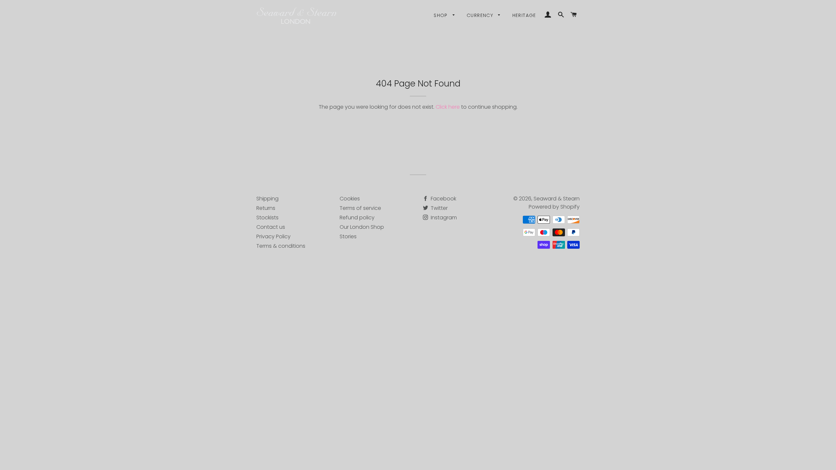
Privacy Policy (273, 236)
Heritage (524, 15)
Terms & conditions (280, 246)
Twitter (438, 208)
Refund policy (357, 217)
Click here (448, 107)
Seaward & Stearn (557, 198)
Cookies (350, 198)
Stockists (267, 217)
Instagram (443, 217)
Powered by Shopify (554, 207)
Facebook (442, 198)
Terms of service (360, 208)
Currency (481, 15)
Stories (348, 236)
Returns (265, 208)
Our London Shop (362, 227)
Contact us (270, 227)
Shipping (267, 198)
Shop (441, 15)
